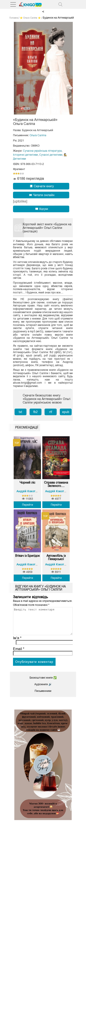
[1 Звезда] (14, 173)
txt (20, 412)
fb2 (35, 412)
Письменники (43, 690)
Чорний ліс (27, 482)
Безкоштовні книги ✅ (43, 677)
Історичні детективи (25, 154)
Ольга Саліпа (38, 135)
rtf (50, 412)
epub (65, 412)
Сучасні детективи (50, 154)
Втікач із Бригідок (27, 555)
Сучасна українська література (42, 150)
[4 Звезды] (21, 173)
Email (18, 649)
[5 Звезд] (23, 173)
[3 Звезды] (18, 173)
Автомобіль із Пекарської (56, 557)
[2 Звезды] (16, 173)
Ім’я (17, 638)
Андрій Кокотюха (29, 491)
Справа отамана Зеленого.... (56, 484)
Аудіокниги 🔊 (43, 684)
